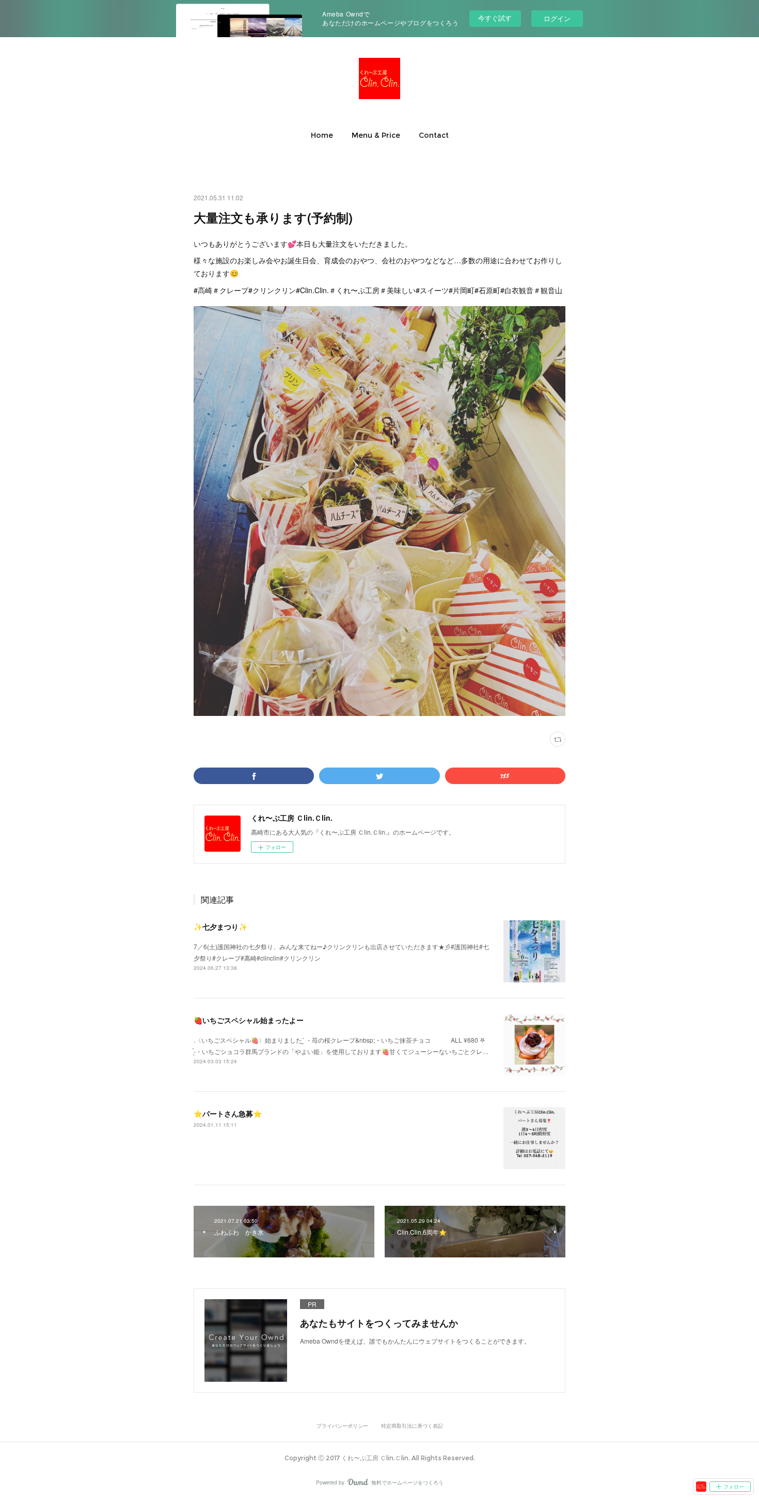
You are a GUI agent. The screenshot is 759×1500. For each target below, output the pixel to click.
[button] (322, 135)
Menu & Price (376, 135)
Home (322, 135)
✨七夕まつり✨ (220, 926)
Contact (434, 135)
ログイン (557, 18)
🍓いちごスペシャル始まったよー (249, 1020)
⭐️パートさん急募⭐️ (228, 1113)
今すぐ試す (495, 18)
